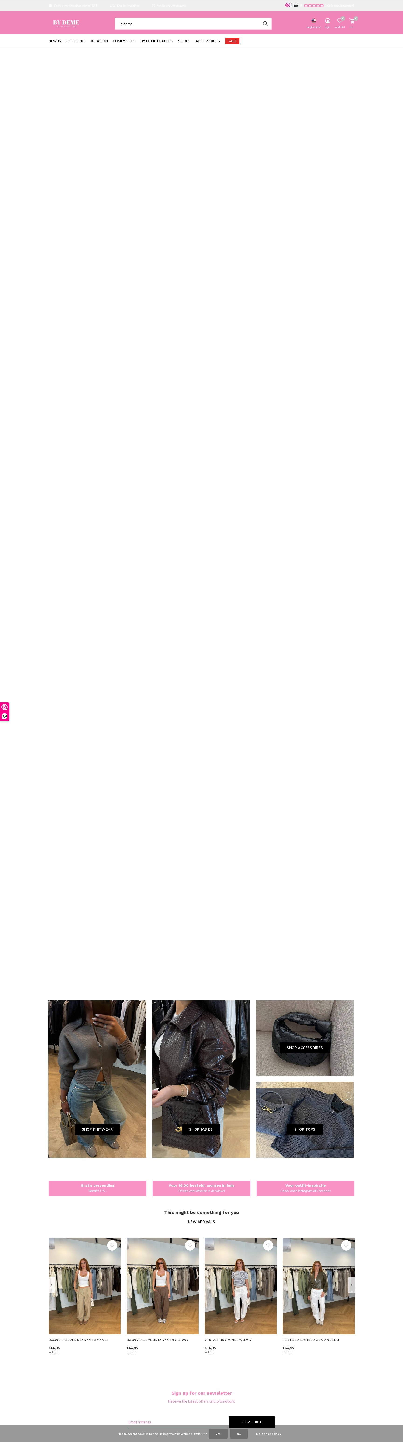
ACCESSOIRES (207, 41)
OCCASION (99, 41)
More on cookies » (268, 1433)
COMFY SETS (124, 41)
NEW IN (54, 41)
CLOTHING (75, 41)
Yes (218, 1433)
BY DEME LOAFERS (156, 41)
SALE (232, 41)
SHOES (184, 41)
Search (265, 24)
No (239, 1433)
